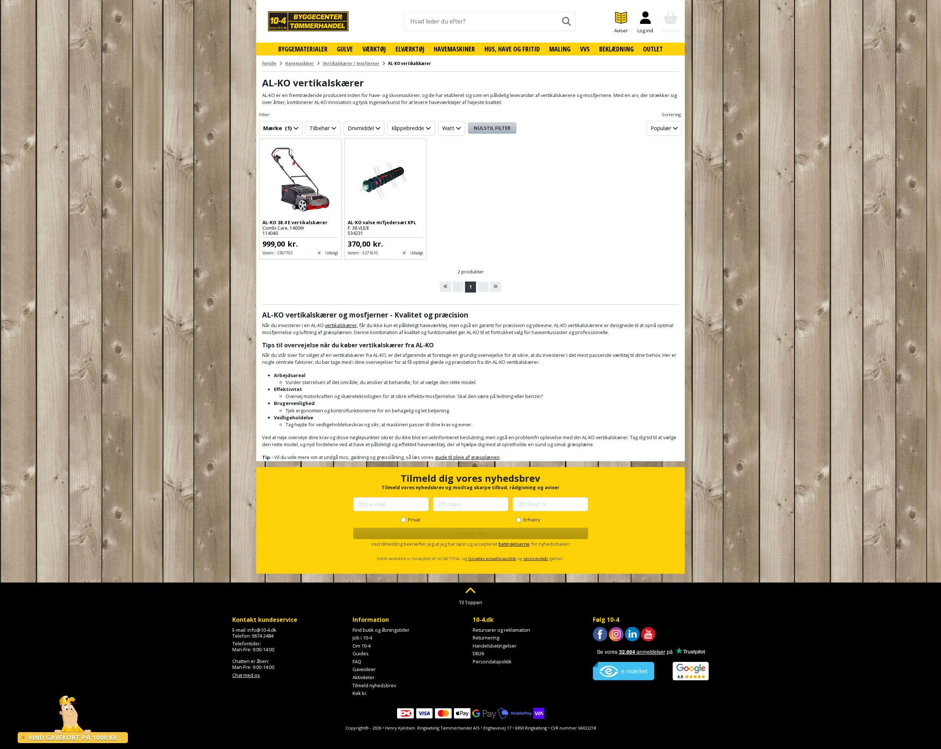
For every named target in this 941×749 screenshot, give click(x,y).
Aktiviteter (364, 677)
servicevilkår (535, 558)
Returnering (486, 637)
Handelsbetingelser (494, 645)
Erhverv (531, 519)
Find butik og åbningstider (381, 630)
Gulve (345, 48)
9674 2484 (262, 635)
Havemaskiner (454, 48)
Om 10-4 (362, 645)
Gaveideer (364, 669)
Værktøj (374, 48)
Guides (361, 653)
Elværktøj (410, 48)
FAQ (357, 661)
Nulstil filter (492, 128)
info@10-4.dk (261, 630)
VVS (585, 48)
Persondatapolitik (492, 661)
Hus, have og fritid (512, 48)
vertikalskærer (341, 325)
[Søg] (566, 21)
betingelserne (514, 544)
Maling (559, 48)
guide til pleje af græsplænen (467, 457)
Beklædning (616, 48)
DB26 (478, 653)
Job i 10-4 (362, 637)
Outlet (653, 48)
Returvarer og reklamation (501, 630)
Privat (414, 519)
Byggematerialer (303, 48)
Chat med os (246, 675)
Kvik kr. (360, 693)
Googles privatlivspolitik (492, 558)
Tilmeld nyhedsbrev (374, 685)
